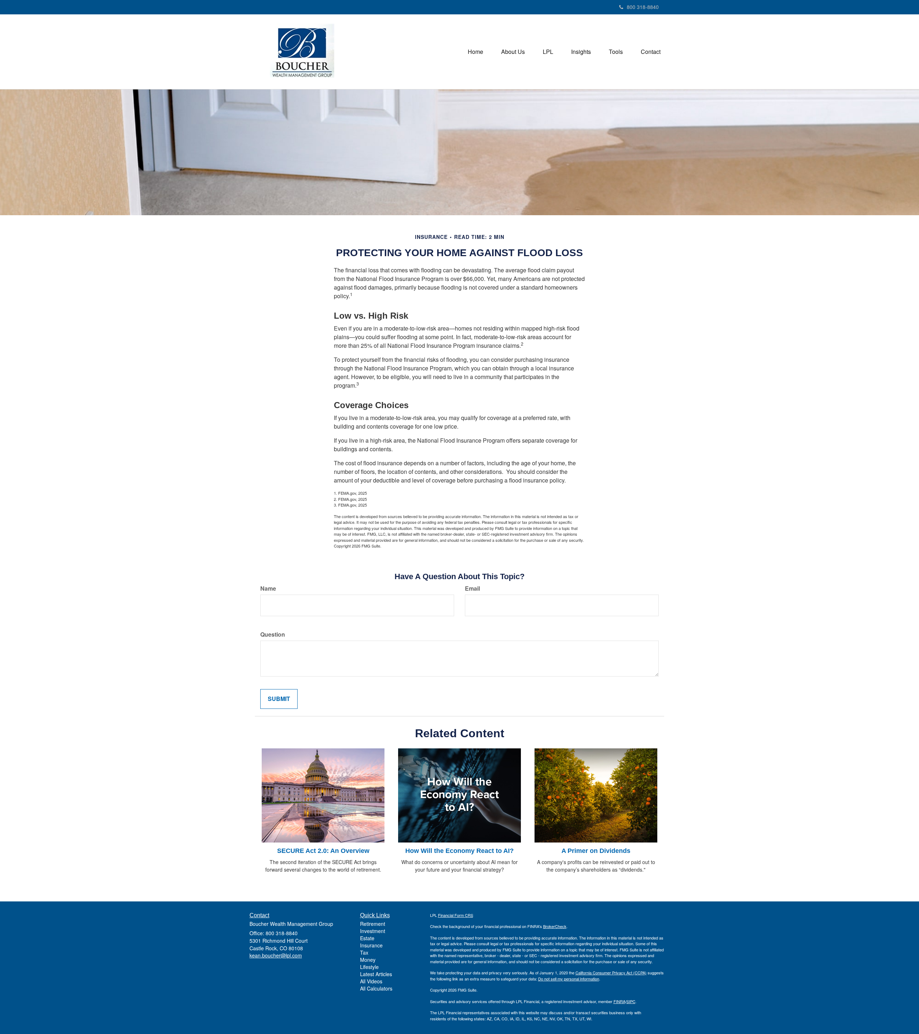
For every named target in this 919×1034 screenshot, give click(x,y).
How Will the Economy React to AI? (459, 850)
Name (268, 588)
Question (272, 634)
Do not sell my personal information (568, 979)
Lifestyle (369, 966)
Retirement (372, 923)
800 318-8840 (643, 6)
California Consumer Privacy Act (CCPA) (611, 972)
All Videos (371, 981)
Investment (372, 930)
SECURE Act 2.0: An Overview (323, 850)
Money (367, 959)
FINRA (619, 1001)
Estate (367, 938)
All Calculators (376, 988)
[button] (513, 52)
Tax (364, 952)
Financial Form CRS (455, 915)
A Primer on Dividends (595, 850)
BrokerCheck (554, 926)
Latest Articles (376, 974)
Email (472, 588)
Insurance (371, 945)
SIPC (630, 1001)
